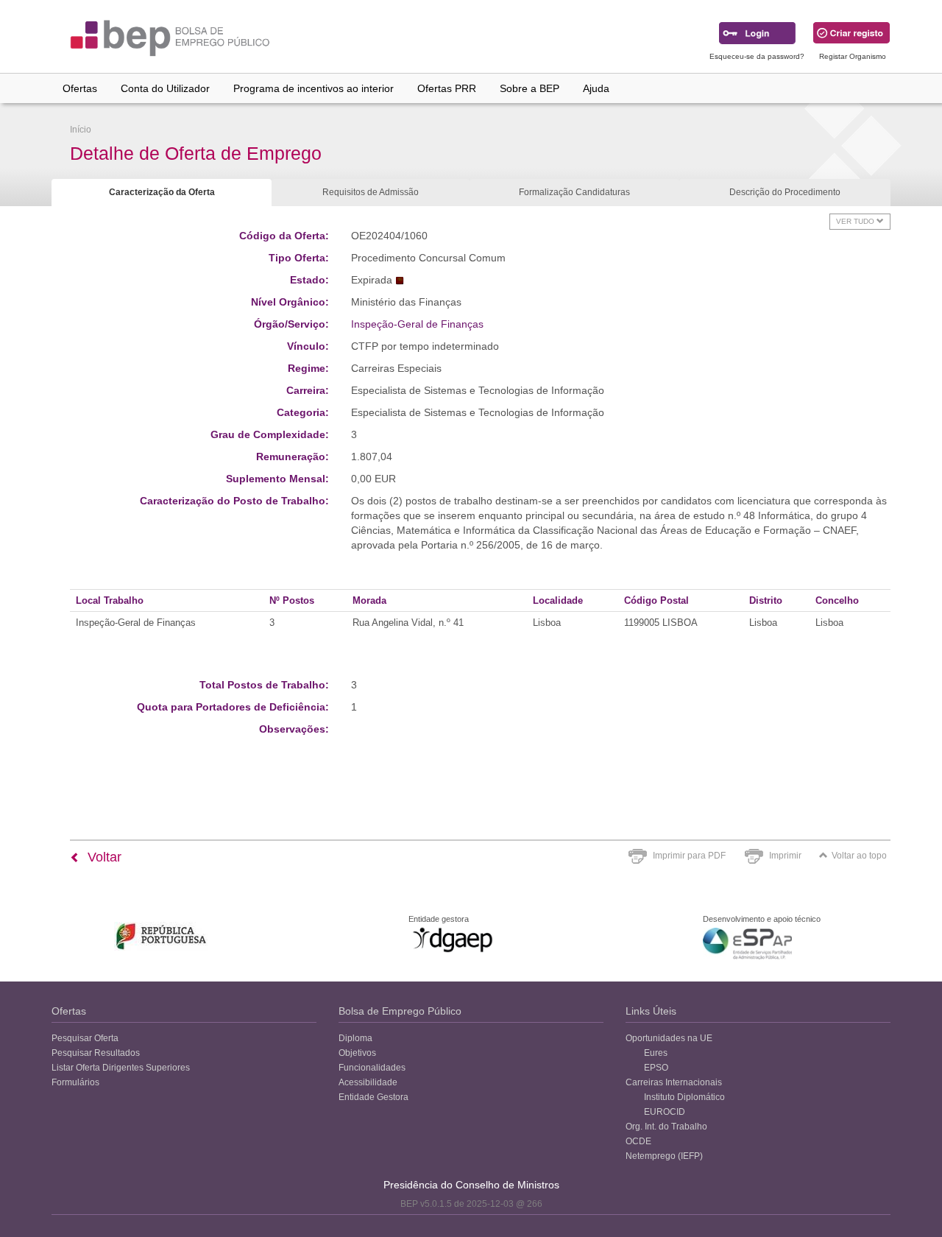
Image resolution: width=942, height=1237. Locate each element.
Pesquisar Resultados (96, 1053)
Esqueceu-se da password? (756, 56)
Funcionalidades (372, 1067)
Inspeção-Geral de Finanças (417, 324)
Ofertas (80, 88)
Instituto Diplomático (684, 1097)
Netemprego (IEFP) (664, 1156)
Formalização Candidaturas (574, 192)
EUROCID (664, 1112)
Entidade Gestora (373, 1097)
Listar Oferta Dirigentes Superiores (121, 1067)
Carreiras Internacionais (674, 1082)
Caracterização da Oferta (162, 192)
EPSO (656, 1067)
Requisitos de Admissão (370, 192)
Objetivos (357, 1053)
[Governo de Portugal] (161, 936)
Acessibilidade (368, 1082)
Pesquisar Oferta (85, 1038)
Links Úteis (651, 1011)
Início (80, 129)
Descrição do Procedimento (784, 192)
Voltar (102, 857)
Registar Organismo (852, 56)
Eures (655, 1053)
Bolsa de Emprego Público (400, 1011)
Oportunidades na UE (669, 1038)
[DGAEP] (452, 939)
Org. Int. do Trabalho (666, 1126)
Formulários (75, 1082)
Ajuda (596, 88)
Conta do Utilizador (165, 88)
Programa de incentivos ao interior (313, 88)
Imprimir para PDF (689, 855)
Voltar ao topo (859, 855)
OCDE (638, 1141)
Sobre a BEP (529, 88)
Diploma (355, 1038)
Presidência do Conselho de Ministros (471, 1185)
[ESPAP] (747, 943)
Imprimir (785, 855)
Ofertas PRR (446, 88)
